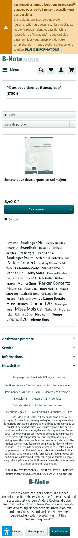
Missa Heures (17, 304)
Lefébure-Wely (27, 268)
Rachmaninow (26, 298)
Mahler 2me (51, 268)
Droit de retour (21, 405)
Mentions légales (16, 412)
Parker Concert (21, 262)
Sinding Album (47, 263)
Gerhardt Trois (30, 293)
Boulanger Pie (31, 243)
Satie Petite (45, 278)
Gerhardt (12, 243)
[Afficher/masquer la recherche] (41, 70)
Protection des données (49, 405)
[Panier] (71, 70)
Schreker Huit (60, 258)
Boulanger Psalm (20, 258)
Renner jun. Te (49, 288)
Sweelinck (28, 248)
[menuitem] (10, 70)
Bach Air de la (45, 253)
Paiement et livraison (17, 392)
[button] (7, 531)
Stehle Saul (43, 258)
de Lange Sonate (51, 293)
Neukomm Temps (49, 314)
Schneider (12, 293)
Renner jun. (15, 273)
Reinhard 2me (24, 314)
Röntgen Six (14, 288)
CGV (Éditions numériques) (46, 412)
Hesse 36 (45, 248)
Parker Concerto (54, 283)
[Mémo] (51, 70)
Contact (56, 398)
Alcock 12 (12, 248)
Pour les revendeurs (59, 385)
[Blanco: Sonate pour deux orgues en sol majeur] (39, 155)
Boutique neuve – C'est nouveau (23, 385)
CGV (69, 412)
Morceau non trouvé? (57, 392)
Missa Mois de (29, 309)
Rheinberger (27, 253)
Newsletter (21, 398)
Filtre (11, 114)
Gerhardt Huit (15, 278)
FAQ (37, 392)
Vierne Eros (40, 320)
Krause (64, 288)
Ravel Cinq (31, 288)
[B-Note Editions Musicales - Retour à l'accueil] (20, 59)
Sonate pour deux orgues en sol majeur (35, 180)
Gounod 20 (42, 303)
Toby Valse (36, 273)
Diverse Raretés (55, 243)
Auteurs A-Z (39, 398)
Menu (14, 69)
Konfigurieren (60, 531)
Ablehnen (15, 531)
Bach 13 (31, 278)
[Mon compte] (61, 70)
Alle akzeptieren (36, 531)
